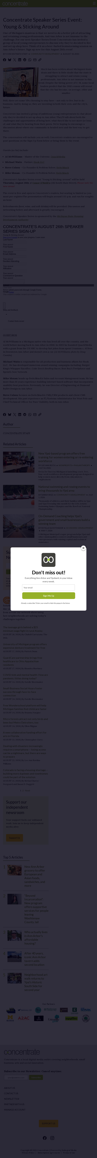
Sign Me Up (48, 595)
